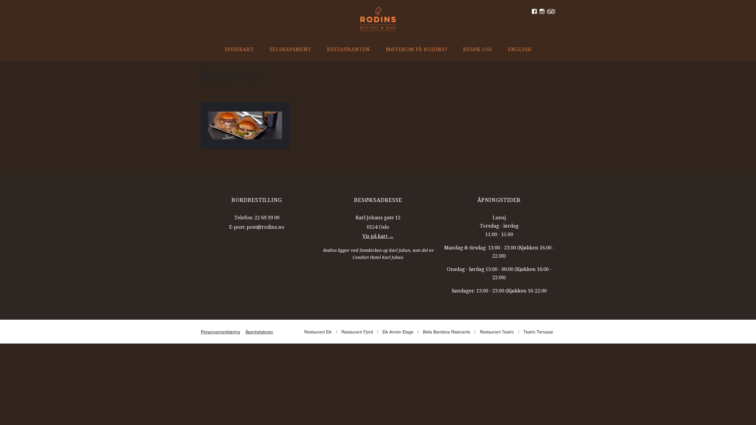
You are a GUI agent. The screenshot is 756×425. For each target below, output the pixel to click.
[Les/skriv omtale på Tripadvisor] (551, 11)
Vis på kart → (378, 236)
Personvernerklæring (220, 332)
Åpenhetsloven (259, 332)
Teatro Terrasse (538, 332)
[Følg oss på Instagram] (542, 11)
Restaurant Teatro (497, 332)
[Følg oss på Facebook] (534, 11)
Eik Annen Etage (397, 332)
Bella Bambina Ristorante (446, 332)
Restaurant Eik (318, 332)
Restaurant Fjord (357, 332)
